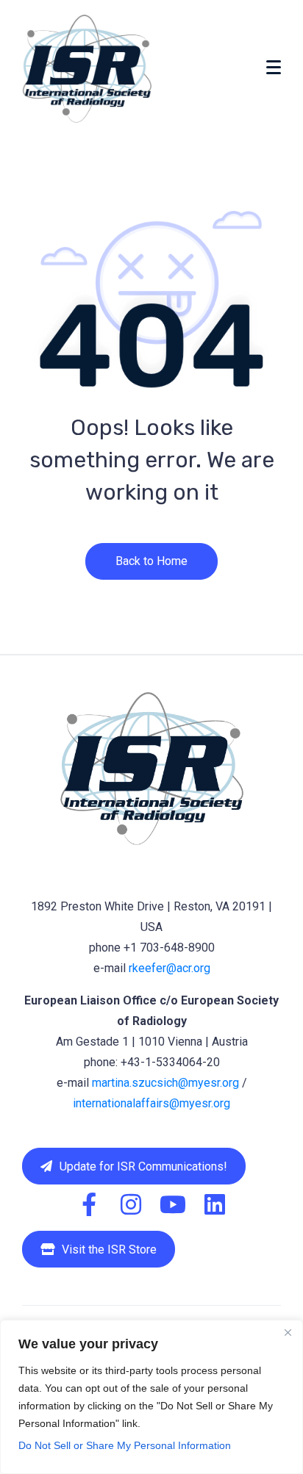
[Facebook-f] (89, 1204)
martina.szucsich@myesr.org (165, 1083)
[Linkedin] (215, 1204)
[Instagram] (131, 1204)
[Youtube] (173, 1204)
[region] (151, 1397)
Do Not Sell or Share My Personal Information (124, 1445)
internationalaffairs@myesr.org (151, 1103)
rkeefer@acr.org (169, 968)
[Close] (287, 1332)
